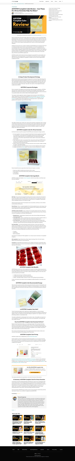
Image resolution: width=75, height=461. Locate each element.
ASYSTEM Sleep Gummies (32, 97)
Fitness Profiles (41, 1)
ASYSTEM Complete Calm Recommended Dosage (56, 14)
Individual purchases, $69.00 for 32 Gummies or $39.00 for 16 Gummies (23, 358)
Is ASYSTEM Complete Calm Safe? (53, 15)
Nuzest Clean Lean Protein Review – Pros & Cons (29, 433)
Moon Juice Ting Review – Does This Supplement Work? (29, 443)
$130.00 (30, 361)
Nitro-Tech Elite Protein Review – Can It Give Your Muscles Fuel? (40, 422)
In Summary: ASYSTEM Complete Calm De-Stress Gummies (55, 20)
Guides (52, 1)
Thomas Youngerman (19, 12)
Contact (60, 1)
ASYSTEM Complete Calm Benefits (53, 13)
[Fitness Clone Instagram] (39, 453)
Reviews (56, 1)
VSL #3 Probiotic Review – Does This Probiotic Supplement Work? (40, 443)
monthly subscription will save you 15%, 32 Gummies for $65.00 (25, 360)
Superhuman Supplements (40, 96)
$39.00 (43, 361)
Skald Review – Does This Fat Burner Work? (17, 433)
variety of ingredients (27, 177)
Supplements (47, 1)
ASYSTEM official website (33, 336)
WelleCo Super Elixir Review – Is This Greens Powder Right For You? (17, 443)
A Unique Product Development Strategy (54, 8)
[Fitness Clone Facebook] (36, 453)
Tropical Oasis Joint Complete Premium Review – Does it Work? (39, 433)
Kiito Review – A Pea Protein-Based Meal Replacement (28, 422)
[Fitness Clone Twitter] (35, 453)
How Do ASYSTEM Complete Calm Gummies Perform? (55, 17)
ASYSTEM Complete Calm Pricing (53, 18)
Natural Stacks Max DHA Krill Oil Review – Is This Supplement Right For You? (17, 423)
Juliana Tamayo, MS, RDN (21, 13)
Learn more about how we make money (36, 35)
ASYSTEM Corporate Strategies (53, 9)
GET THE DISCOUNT (35, 372)
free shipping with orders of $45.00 (18, 362)
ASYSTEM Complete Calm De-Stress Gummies (55, 10)
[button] (62, 1)
